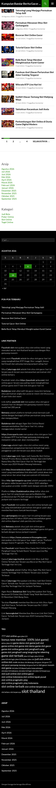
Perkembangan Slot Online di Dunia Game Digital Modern (34, 123)
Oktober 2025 (7, 196)
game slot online (9, 649)
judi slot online (42, 659)
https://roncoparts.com (12, 434)
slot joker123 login (25, 671)
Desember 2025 (8, 190)
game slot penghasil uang (31, 649)
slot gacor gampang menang (13, 665)
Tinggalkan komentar (24, 16)
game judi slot (37, 642)
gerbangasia (11, 515)
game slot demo (27, 645)
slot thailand (33, 691)
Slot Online (6, 219)
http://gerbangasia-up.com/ (19, 480)
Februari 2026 (8, 185)
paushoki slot (18, 401)
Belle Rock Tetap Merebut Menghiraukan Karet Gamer (30, 61)
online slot (6, 662)
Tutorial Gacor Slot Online (29, 47)
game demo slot (21, 642)
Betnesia (5, 412)
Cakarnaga (6, 445)
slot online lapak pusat (34, 676)
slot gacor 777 (47, 662)
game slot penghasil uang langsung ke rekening (25, 652)
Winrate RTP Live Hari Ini (28, 84)
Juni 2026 (6, 174)
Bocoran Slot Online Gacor (29, 35)
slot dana (21, 662)
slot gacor (37, 662)
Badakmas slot (8, 423)
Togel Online (7, 222)
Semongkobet (12, 613)
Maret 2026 (6, 182)
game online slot (9, 645)
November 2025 (9, 193)
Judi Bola (5, 214)
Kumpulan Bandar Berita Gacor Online (21, 3)
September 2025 (9, 198)
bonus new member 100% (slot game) (25, 639)
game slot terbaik (12, 655)
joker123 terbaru (21, 659)
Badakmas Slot (19, 591)
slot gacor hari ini (32, 665)
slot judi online (9, 673)
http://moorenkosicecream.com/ (21, 469)
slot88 (15, 662)
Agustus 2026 (7, 169)
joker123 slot (39, 656)
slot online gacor (25, 673)
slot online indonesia (12, 676)
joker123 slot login (8, 659)
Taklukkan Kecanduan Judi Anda (32, 109)
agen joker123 (22, 636)
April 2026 (6, 179)
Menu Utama (52, 3)
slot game (6, 667)
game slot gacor (43, 645)
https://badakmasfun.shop (22, 491)
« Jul (4, 288)
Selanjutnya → (41, 141)
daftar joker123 (7, 643)
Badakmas (6, 391)
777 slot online (9, 636)
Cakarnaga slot (13, 369)
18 (13, 275)
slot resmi (51, 687)
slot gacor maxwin (46, 665)
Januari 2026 (7, 188)
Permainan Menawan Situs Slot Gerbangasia (21, 312)
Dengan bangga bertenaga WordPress (16, 784)
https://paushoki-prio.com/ (32, 380)
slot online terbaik (12, 686)
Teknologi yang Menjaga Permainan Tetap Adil (22, 307)
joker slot (31, 659)
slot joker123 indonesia (9, 671)
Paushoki (15, 358)
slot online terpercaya (36, 686)
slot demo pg (29, 662)
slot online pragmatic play (14, 679)
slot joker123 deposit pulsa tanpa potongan (27, 668)
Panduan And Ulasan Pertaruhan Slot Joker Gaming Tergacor (35, 73)
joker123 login (29, 656)
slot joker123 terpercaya (41, 671)
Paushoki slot (7, 347)
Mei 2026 (5, 177)
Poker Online (7, 217)
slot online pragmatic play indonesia (19, 683)
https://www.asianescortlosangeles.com (28, 537)
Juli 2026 (5, 171)
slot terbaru (5, 692)
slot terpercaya (15, 692)
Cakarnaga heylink (15, 559)
